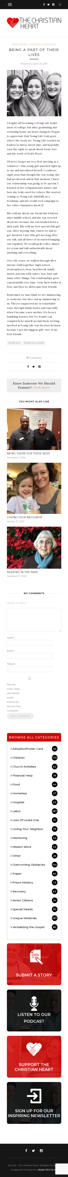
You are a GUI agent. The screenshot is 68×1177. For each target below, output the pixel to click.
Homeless (34, 793)
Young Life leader (34, 343)
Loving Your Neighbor (34, 829)
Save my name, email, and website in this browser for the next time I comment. (14, 697)
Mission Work (34, 847)
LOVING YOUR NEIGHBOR (24, 517)
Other (34, 855)
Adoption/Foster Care (34, 748)
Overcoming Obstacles (35, 864)
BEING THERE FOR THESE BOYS (28, 453)
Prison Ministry (34, 882)
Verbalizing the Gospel (34, 927)
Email (11, 650)
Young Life (14, 343)
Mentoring (20, 44)
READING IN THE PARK (22, 572)
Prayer (34, 873)
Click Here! (41, 387)
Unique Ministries (43, 44)
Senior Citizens (34, 900)
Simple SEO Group (47, 1169)
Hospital (34, 802)
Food (34, 784)
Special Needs (34, 909)
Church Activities (34, 766)
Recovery (34, 891)
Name (11, 637)
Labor (35, 811)
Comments (34, 357)
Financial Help (34, 775)
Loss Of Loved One (34, 820)
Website (11, 663)
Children (35, 757)
